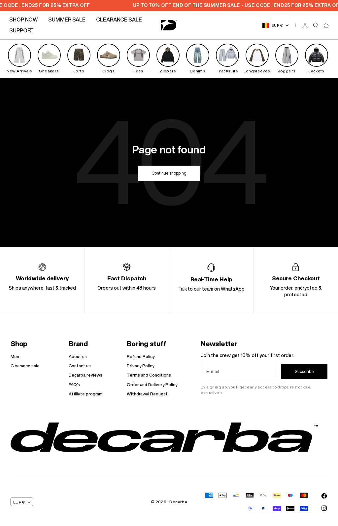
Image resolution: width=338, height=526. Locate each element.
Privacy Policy (140, 366)
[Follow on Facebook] (324, 496)
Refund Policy (140, 356)
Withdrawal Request (147, 394)
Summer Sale (66, 19)
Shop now (23, 19)
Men (15, 356)
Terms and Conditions (149, 375)
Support (21, 30)
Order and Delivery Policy (152, 385)
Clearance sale (25, 366)
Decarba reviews (85, 375)
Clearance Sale (119, 19)
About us (78, 356)
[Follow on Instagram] (324, 508)
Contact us (80, 366)
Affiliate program (86, 394)
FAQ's (74, 385)
